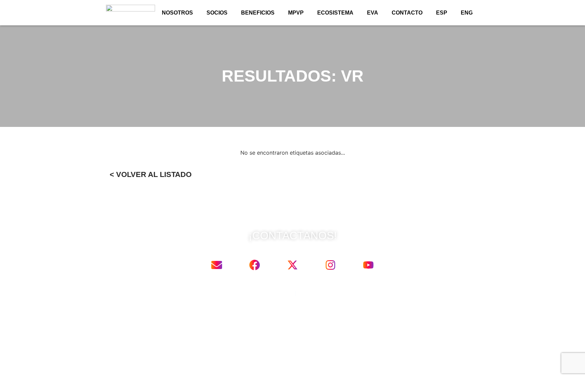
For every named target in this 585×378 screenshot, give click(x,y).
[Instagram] (330, 265)
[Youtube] (368, 265)
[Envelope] (217, 265)
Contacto (407, 13)
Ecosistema (335, 13)
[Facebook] (254, 265)
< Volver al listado (151, 174)
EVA (372, 13)
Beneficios (258, 13)
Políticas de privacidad (266, 293)
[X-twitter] (292, 265)
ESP (441, 13)
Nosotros (177, 13)
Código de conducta (322, 293)
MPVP (296, 13)
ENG (467, 13)
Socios (217, 13)
